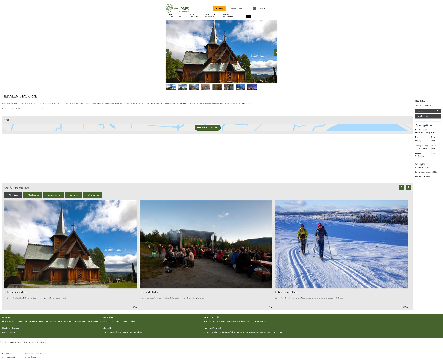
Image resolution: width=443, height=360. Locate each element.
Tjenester (12, 332)
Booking (219, 8)
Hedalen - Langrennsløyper (286, 292)
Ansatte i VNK (277, 332)
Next (408, 187)
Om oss (125, 332)
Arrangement (54, 195)
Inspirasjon (207, 321)
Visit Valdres (108, 328)
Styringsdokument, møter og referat (258, 332)
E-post (420, 111)
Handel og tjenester (210, 15)
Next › (275, 51)
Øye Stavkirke (420, 176)
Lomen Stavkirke (421, 172)
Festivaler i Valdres (128, 321)
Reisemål (230, 321)
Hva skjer (171, 15)
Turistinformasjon (260, 321)
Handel (4, 332)
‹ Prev (167, 51)
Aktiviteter (13, 195)
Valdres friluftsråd (226, 332)
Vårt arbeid (214, 332)
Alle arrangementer (8, 321)
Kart (214, 321)
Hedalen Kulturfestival (149, 292)
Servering (74, 195)
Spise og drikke (239, 321)
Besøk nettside (423, 116)
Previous (401, 187)
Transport (250, 321)
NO (261, 8)
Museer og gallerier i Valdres (91, 321)
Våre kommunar (238, 332)
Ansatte (105, 332)
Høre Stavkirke (420, 168)
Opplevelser (183, 16)
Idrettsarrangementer (57, 321)
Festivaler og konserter (25, 321)
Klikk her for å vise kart (207, 127)
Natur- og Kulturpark (228, 15)
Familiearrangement (73, 321)
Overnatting (93, 195)
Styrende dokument (136, 332)
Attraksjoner (33, 195)
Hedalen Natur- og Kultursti (15, 292)
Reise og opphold (194, 15)
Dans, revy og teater (41, 321)
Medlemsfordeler (116, 332)
